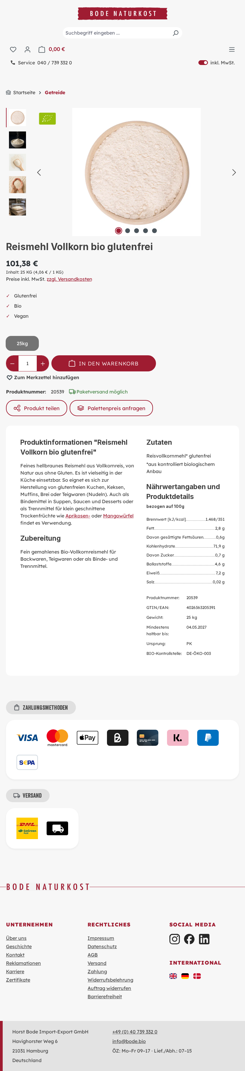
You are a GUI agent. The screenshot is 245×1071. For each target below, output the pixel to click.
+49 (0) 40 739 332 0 (134, 1032)
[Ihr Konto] (27, 49)
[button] (173, 975)
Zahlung (97, 971)
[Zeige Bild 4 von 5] (145, 230)
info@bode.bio (129, 1041)
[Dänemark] (197, 975)
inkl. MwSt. (216, 62)
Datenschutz (102, 946)
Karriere (15, 971)
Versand (97, 963)
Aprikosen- (77, 516)
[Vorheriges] (38, 172)
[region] (122, 172)
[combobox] (122, 32)
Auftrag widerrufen (109, 988)
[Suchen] (175, 32)
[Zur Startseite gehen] (122, 13)
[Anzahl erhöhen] (43, 363)
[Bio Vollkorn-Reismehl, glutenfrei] (136, 172)
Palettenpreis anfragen (116, 408)
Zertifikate (18, 980)
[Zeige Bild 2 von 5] (127, 230)
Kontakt (15, 955)
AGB (93, 955)
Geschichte (19, 946)
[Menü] (232, 49)
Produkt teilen (41, 408)
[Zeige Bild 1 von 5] (118, 230)
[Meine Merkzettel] (13, 49)
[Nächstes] (234, 172)
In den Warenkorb (109, 363)
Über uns (16, 938)
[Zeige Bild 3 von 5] (136, 230)
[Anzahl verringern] (12, 363)
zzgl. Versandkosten (69, 279)
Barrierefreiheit (105, 996)
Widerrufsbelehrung (110, 980)
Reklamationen (23, 963)
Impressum (101, 938)
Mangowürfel (118, 516)
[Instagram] (174, 939)
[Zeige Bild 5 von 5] (154, 230)
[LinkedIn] (204, 939)
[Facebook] (189, 939)
